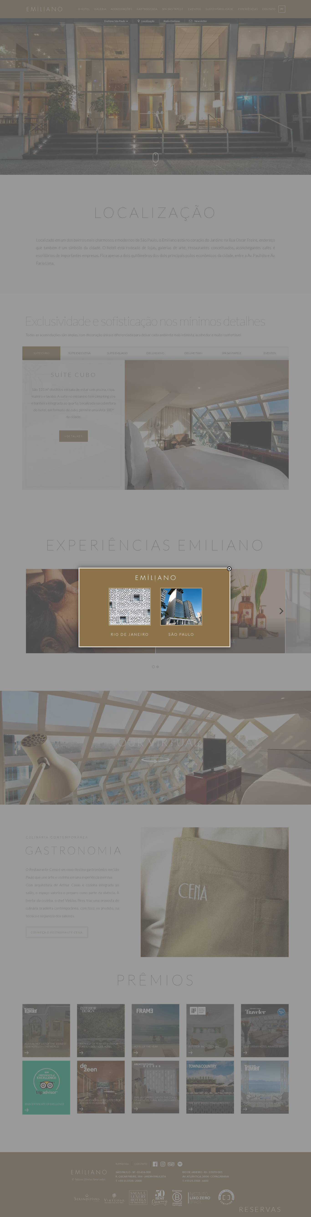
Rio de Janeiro (130, 634)
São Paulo (181, 634)
